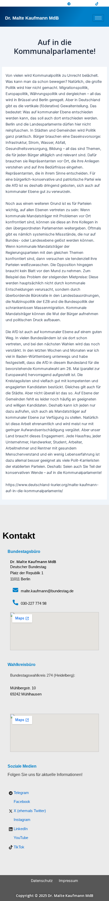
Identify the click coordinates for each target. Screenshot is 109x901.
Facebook (21, 802)
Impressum (68, 880)
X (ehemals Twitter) (29, 811)
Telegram (21, 793)
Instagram (21, 820)
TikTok (18, 847)
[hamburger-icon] (98, 18)
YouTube (20, 838)
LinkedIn (20, 829)
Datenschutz (42, 880)
